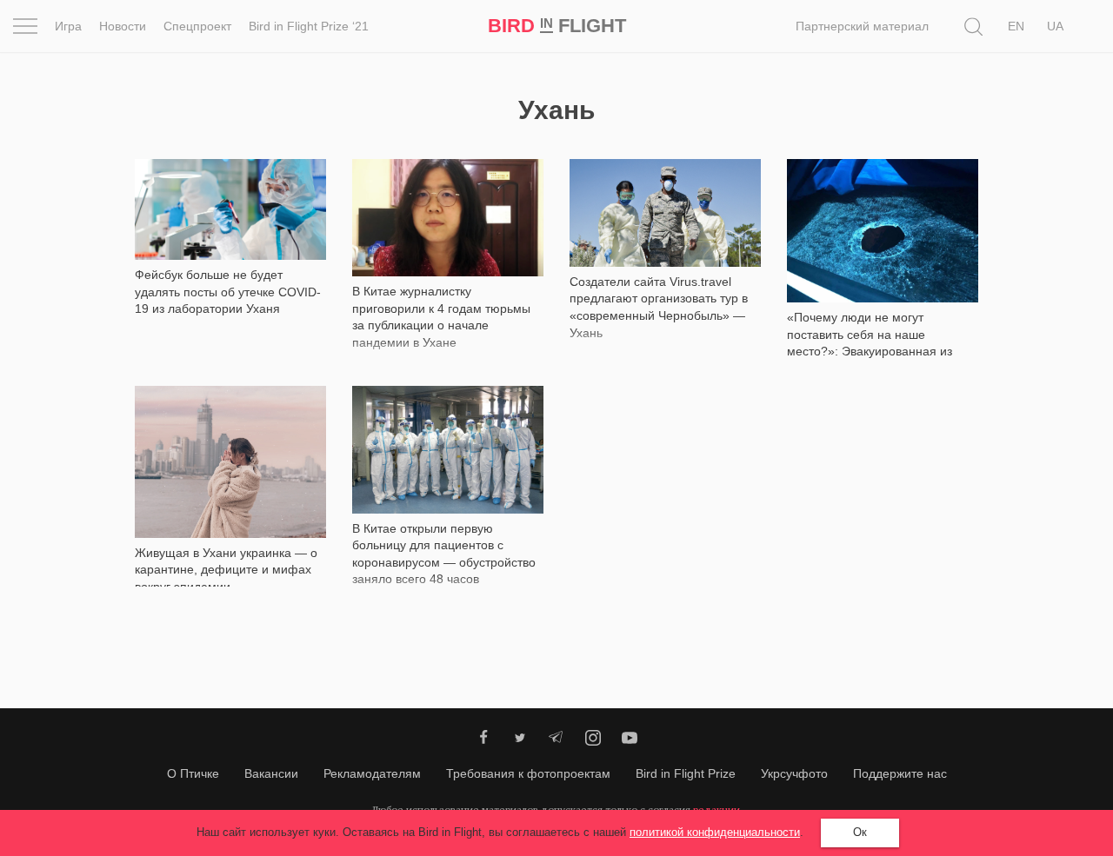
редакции (716, 809)
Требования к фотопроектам (528, 773)
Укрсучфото (794, 773)
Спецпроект (197, 26)
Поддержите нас (900, 773)
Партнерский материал (862, 26)
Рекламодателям (372, 773)
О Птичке (193, 773)
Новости (122, 26)
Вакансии (271, 773)
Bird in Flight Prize (686, 773)
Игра (68, 26)
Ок (860, 832)
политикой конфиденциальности (715, 832)
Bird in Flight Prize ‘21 (309, 26)
